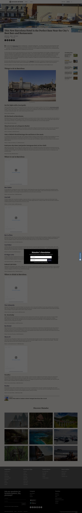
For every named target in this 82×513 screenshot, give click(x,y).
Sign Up (49, 260)
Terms (42, 262)
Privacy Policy (46, 262)
